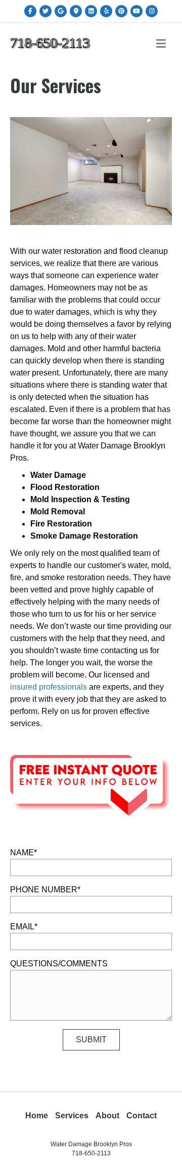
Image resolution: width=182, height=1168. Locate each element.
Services (71, 1115)
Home (36, 1115)
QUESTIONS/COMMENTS (59, 963)
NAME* (23, 852)
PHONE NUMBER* (45, 889)
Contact (141, 1115)
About (107, 1115)
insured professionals (48, 687)
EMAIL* (23, 926)
